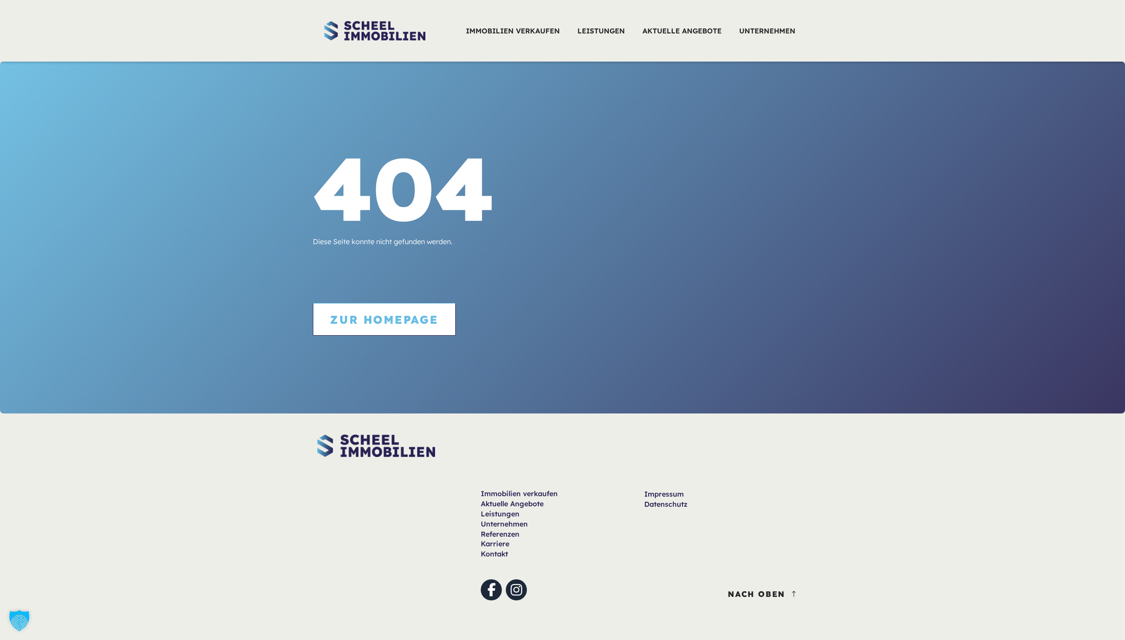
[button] (19, 620)
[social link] (491, 589)
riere (495, 543)
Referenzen (500, 534)
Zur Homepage (384, 319)
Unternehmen (504, 523)
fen (519, 493)
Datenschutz (665, 504)
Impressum (664, 494)
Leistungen (500, 513)
